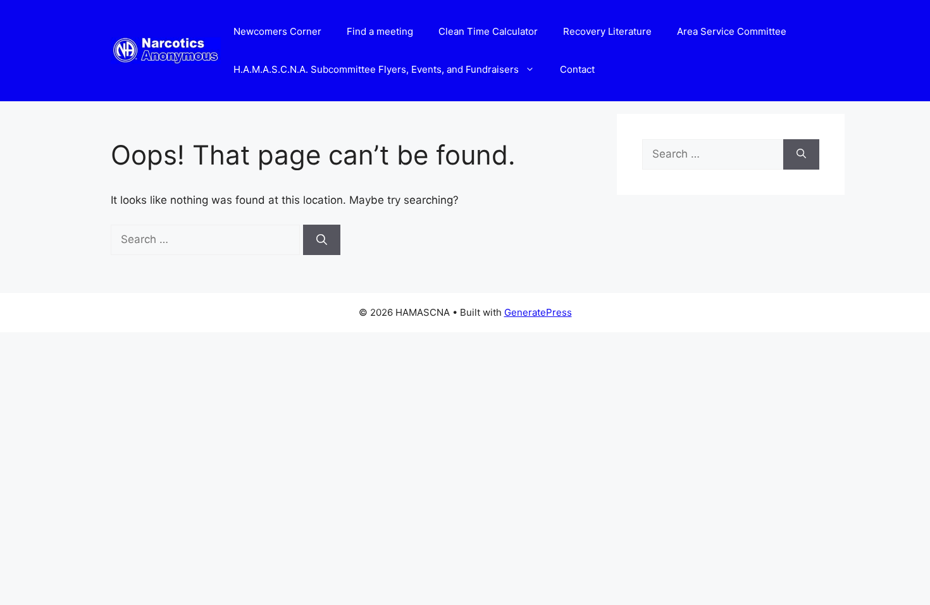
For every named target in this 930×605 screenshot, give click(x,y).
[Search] (321, 240)
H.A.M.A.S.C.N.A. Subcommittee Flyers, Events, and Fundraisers (376, 69)
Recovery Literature (607, 31)
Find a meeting (380, 31)
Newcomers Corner (277, 31)
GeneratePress (538, 312)
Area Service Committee (731, 31)
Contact (577, 69)
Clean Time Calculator (488, 31)
